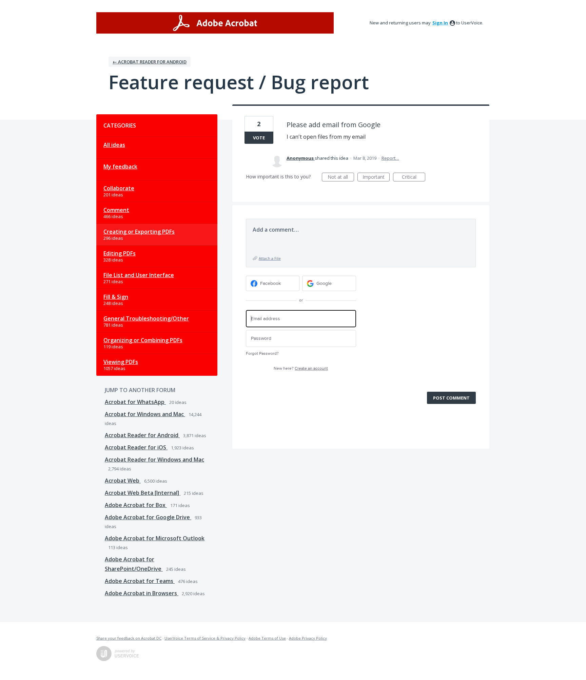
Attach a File (270, 258)
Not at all (341, 177)
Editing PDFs (119, 253)
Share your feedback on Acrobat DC (128, 638)
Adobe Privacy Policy (308, 638)
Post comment (451, 398)
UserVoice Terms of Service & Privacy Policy (205, 638)
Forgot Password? (262, 353)
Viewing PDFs (120, 362)
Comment (116, 210)
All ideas (114, 145)
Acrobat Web (123, 480)
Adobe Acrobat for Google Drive (148, 517)
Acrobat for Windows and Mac (145, 414)
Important (376, 177)
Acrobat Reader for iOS (136, 447)
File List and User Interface (138, 275)
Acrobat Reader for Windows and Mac (154, 459)
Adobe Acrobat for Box (136, 505)
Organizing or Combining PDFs (142, 340)
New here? (301, 368)
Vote (259, 138)
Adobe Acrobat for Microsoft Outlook (154, 538)
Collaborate (118, 188)
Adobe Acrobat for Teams (140, 581)
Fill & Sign (115, 296)
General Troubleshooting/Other (146, 318)
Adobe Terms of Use (267, 638)
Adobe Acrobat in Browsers (141, 593)
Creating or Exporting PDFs (139, 231)
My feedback (120, 166)
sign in (440, 23)
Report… (390, 158)
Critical (413, 177)
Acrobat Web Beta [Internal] (142, 493)
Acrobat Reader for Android (142, 435)
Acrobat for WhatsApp (135, 402)
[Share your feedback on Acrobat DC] (215, 23)
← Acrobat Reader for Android (150, 62)
